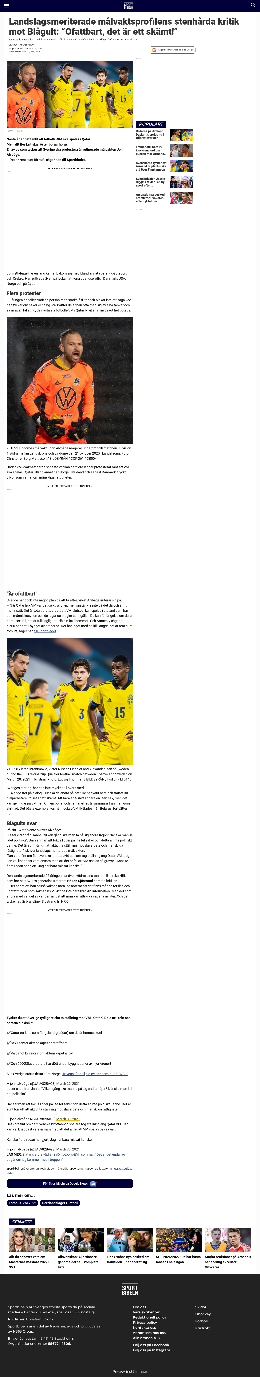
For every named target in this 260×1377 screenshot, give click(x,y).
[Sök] (253, 5)
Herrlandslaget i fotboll (60, 1203)
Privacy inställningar (130, 1371)
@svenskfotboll (73, 1074)
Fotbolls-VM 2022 (22, 1203)
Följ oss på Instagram (151, 1350)
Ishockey (203, 1314)
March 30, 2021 (68, 1119)
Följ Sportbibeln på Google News (65, 1183)
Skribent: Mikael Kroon (22, 45)
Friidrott (202, 1328)
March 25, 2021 (68, 1084)
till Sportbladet (45, 631)
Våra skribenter (146, 1312)
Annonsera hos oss (149, 1333)
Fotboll (27, 39)
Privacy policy (145, 1322)
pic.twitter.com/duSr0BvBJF (107, 1074)
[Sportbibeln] (128, 6)
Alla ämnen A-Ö (146, 1338)
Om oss (139, 1307)
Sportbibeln (15, 39)
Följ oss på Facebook (151, 1345)
